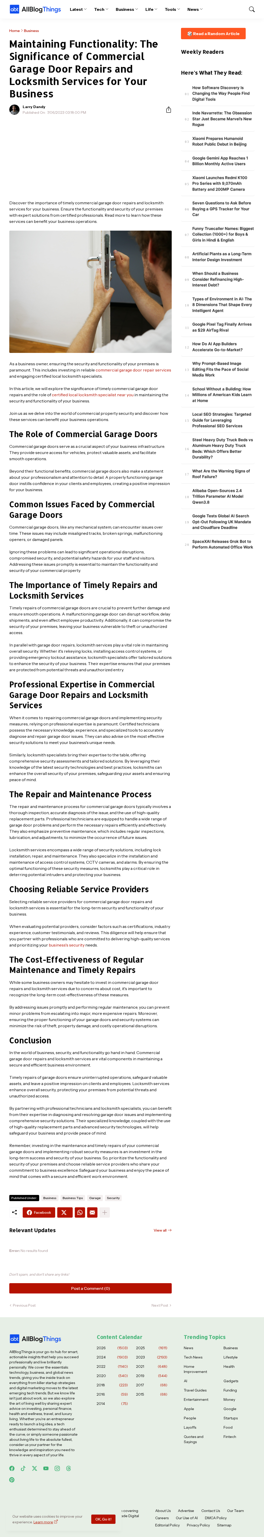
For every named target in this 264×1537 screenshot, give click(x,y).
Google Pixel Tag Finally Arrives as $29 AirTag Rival (222, 327)
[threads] (68, 1468)
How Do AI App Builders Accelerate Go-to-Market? (217, 346)
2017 (151, 1385)
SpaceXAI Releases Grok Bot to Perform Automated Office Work (222, 544)
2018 (112, 1385)
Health (229, 1366)
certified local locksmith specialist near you (93, 394)
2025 (151, 1348)
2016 (112, 1394)
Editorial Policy (167, 1525)
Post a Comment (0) (90, 1288)
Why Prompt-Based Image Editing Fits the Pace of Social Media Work (220, 369)
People (190, 1418)
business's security (67, 945)
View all (160, 1230)
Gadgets (231, 1381)
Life (149, 9)
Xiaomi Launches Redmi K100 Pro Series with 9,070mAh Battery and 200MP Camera (219, 183)
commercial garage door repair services (133, 370)
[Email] (92, 1212)
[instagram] (57, 1468)
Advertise (186, 1510)
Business (125, 9)
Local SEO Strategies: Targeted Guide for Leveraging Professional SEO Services (221, 420)
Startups (231, 1418)
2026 (112, 1348)
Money (229, 1399)
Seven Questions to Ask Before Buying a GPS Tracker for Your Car (221, 208)
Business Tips (73, 1198)
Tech (99, 9)
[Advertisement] (90, 157)
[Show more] (105, 1212)
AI (185, 1381)
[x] (34, 1468)
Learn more (43, 1522)
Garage (95, 1198)
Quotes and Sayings (193, 1439)
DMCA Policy (216, 1518)
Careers (162, 1518)
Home (14, 30)
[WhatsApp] (80, 1212)
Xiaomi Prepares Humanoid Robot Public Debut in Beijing (219, 141)
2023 (151, 1357)
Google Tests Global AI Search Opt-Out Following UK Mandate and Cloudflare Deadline (221, 521)
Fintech (230, 1436)
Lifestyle (231, 1357)
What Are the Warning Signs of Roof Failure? (221, 473)
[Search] (249, 9)
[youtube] (45, 1468)
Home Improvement (195, 1369)
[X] (65, 1212)
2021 (151, 1366)
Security (113, 1198)
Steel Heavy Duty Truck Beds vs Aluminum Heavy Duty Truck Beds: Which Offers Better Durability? (222, 448)
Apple (189, 1408)
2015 (151, 1394)
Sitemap (224, 1525)
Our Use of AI (187, 1518)
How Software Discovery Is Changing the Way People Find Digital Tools (221, 93)
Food (228, 1427)
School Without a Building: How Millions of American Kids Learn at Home (222, 394)
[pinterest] (11, 1479)
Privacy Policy (198, 1525)
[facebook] (11, 1468)
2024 (112, 1357)
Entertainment (196, 1399)
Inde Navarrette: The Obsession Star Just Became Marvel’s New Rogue (222, 118)
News (193, 9)
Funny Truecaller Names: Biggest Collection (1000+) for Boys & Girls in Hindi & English (223, 234)
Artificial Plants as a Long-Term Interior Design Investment (221, 256)
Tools (170, 9)
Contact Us (210, 1510)
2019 (151, 1375)
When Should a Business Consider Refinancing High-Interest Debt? (218, 279)
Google (230, 1408)
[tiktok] (23, 1468)
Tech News (193, 1357)
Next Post (160, 1305)
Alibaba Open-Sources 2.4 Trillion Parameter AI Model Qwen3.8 (217, 496)
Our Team (235, 1510)
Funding (230, 1390)
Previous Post (24, 1305)
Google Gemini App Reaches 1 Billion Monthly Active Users (220, 161)
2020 (112, 1375)
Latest (76, 9)
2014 (112, 1403)
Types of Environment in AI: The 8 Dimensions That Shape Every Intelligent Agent (222, 304)
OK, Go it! (103, 1519)
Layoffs (190, 1427)
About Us (163, 1510)
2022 (112, 1366)
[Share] (166, 109)
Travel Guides (195, 1390)
